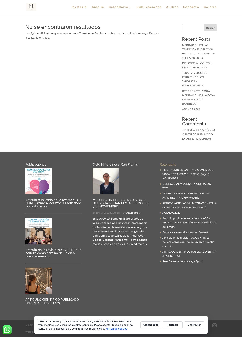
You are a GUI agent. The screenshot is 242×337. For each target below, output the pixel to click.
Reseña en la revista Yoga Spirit (182, 261)
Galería (210, 7)
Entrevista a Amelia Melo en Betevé (185, 232)
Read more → (139, 244)
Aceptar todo (151, 324)
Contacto (191, 7)
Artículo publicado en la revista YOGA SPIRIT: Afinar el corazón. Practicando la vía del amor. (53, 203)
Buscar (210, 27)
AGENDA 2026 (191, 109)
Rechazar (172, 324)
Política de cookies (116, 328)
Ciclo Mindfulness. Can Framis (115, 164)
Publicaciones (149, 7)
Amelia (98, 7)
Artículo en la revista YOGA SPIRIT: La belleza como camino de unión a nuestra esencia (53, 253)
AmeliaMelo (189, 129)
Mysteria (79, 7)
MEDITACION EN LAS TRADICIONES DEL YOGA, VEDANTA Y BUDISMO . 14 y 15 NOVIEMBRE (120, 203)
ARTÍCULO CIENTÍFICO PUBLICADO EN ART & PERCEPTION (198, 134)
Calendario (118, 7)
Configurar (194, 324)
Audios (172, 7)
